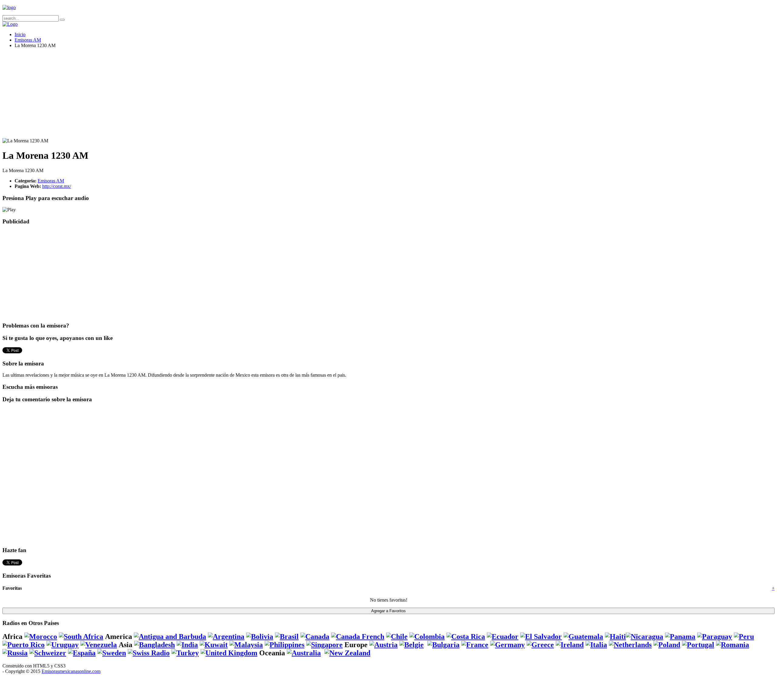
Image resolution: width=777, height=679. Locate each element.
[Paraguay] (714, 636)
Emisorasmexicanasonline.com (71, 671)
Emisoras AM (28, 39)
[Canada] (314, 636)
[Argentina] (226, 636)
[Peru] (744, 636)
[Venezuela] (98, 645)
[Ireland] (570, 645)
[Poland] (666, 645)
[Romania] (732, 645)
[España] (82, 653)
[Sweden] (111, 653)
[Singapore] (324, 645)
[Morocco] (40, 636)
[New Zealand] (347, 653)
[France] (474, 645)
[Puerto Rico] (23, 645)
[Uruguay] (62, 645)
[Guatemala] (583, 636)
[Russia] (15, 653)
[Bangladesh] (154, 645)
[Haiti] (615, 636)
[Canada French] (357, 636)
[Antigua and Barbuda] (170, 636)
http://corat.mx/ (56, 186)
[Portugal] (698, 645)
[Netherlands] (630, 645)
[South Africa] (81, 636)
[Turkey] (185, 653)
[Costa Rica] (465, 636)
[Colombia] (427, 636)
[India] (187, 645)
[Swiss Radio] (149, 653)
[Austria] (383, 645)
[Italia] (596, 645)
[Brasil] (287, 636)
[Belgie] (411, 645)
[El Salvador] (541, 636)
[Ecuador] (502, 636)
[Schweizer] (47, 653)
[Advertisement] (184, 95)
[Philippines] (284, 645)
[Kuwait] (214, 645)
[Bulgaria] (443, 645)
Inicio (20, 34)
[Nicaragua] (644, 636)
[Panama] (680, 636)
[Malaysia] (246, 645)
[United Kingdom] (229, 653)
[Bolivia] (259, 636)
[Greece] (540, 645)
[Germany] (507, 645)
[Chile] (397, 636)
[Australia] (304, 653)
